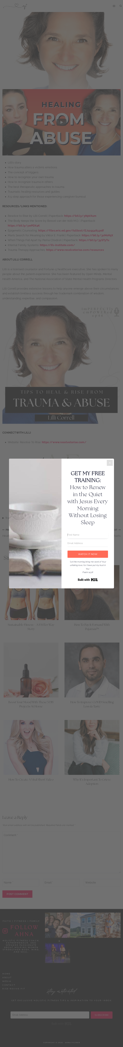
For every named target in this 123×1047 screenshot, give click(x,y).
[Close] (110, 463)
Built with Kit (88, 579)
